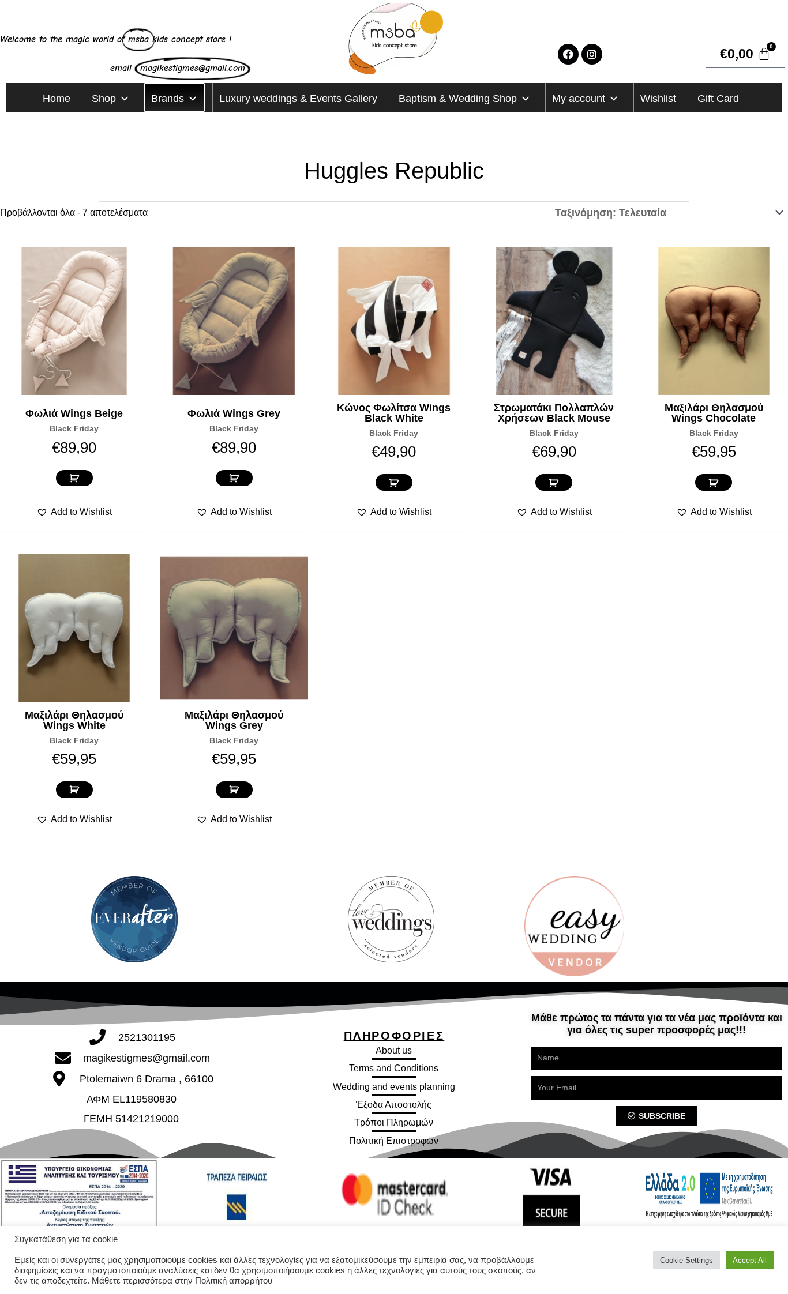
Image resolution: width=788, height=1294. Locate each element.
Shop (104, 98)
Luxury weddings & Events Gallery (298, 98)
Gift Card (718, 98)
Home (56, 98)
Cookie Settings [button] (686, 1260)
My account (578, 98)
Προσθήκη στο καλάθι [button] (74, 478)
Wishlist (658, 98)
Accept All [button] (750, 1260)
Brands (167, 98)
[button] (74, 512)
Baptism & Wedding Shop (458, 98)
